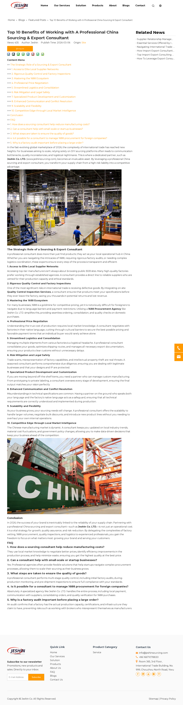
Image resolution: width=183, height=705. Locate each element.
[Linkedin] (143, 674)
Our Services (62, 5)
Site (84, 42)
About (113, 5)
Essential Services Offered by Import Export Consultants (156, 43)
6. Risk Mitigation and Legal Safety (31, 92)
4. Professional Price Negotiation (30, 83)
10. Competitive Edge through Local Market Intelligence (44, 110)
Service (97, 652)
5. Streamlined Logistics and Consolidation (35, 87)
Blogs (126, 5)
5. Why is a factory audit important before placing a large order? (46, 142)
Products (97, 5)
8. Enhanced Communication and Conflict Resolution (42, 101)
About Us (55, 668)
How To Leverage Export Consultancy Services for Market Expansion (156, 58)
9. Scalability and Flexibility (26, 106)
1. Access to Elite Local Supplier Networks (35, 69)
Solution (81, 5)
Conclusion (16, 115)
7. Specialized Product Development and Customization (44, 96)
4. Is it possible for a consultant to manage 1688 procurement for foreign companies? (58, 138)
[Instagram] (154, 674)
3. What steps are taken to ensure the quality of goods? (42, 133)
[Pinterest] (159, 674)
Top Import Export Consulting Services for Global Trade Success (156, 54)
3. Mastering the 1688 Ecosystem (30, 78)
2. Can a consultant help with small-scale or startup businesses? (46, 129)
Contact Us (56, 679)
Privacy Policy (168, 698)
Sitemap (153, 698)
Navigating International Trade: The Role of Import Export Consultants (156, 47)
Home (44, 5)
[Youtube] (148, 674)
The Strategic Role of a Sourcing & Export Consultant (40, 64)
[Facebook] (138, 674)
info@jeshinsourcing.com (153, 652)
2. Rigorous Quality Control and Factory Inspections (41, 73)
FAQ (12, 119)
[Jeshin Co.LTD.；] (64, 244)
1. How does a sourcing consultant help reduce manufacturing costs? (50, 124)
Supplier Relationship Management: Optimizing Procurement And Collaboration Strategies (156, 39)
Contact (140, 5)
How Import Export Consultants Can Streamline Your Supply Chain (156, 50)
